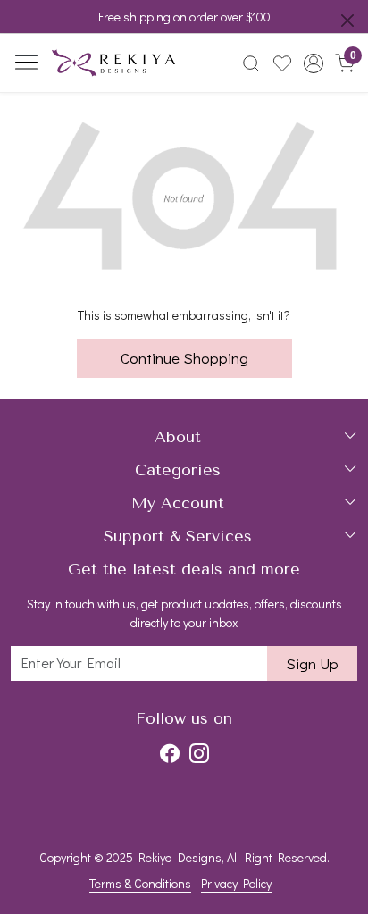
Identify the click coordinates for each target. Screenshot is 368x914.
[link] (251, 63)
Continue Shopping (184, 358)
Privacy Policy (236, 883)
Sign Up (312, 663)
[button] (313, 63)
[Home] (113, 63)
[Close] (347, 20)
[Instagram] (199, 753)
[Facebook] (169, 753)
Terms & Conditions (140, 883)
